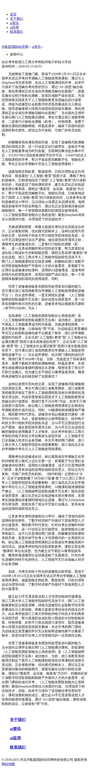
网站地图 (8, 764)
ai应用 (14, 27)
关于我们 (16, 18)
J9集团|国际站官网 (15, 46)
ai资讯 (14, 23)
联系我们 (16, 31)
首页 (13, 14)
